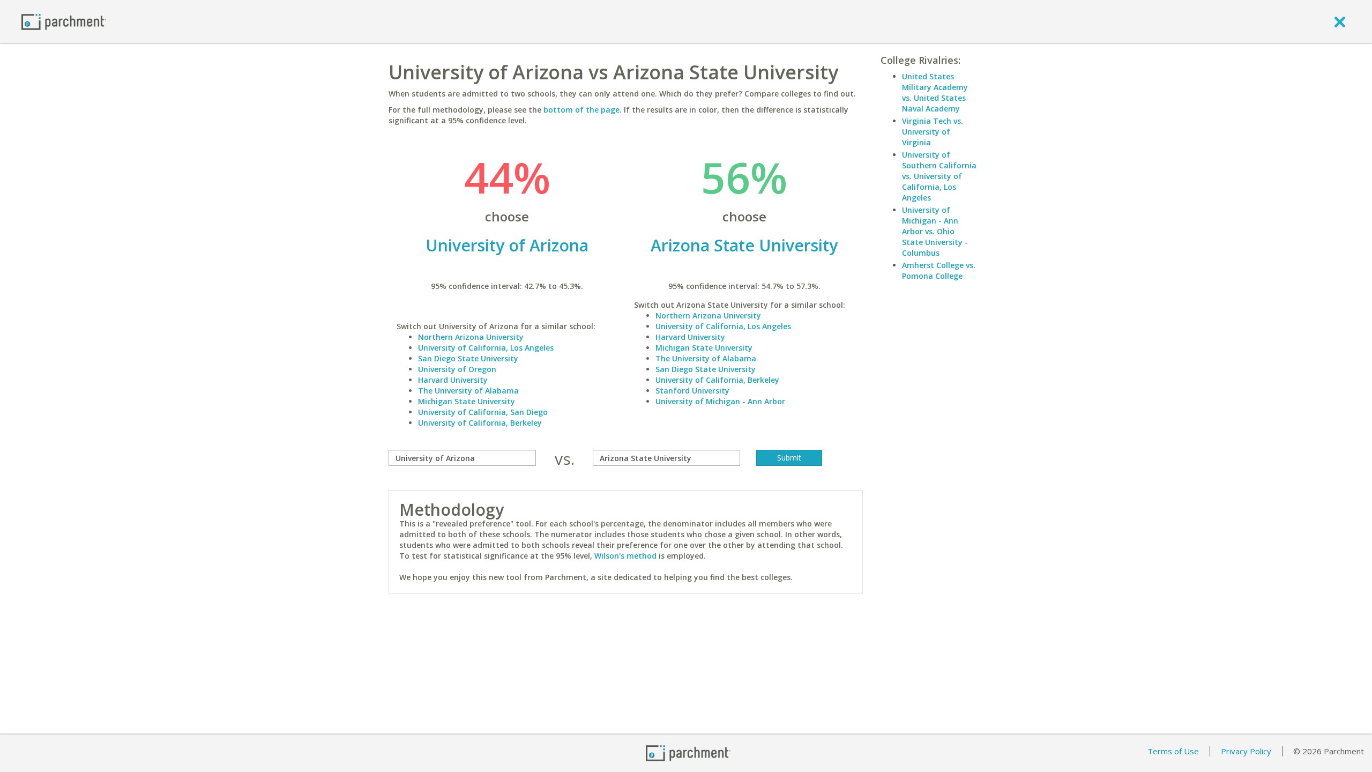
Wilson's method (625, 556)
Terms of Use (1173, 751)
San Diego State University (468, 358)
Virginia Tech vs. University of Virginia (932, 131)
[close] (1340, 21)
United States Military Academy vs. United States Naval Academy (935, 92)
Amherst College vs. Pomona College (938, 270)
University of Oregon (457, 369)
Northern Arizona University (471, 337)
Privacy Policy (1246, 751)
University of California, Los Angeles (486, 348)
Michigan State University (466, 401)
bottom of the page (581, 110)
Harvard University (453, 380)
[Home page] (63, 21)
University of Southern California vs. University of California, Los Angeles (939, 176)
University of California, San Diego (483, 412)
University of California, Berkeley (480, 423)
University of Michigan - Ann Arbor (720, 401)
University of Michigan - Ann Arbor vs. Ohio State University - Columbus (935, 231)
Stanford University (692, 390)
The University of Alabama (468, 390)
